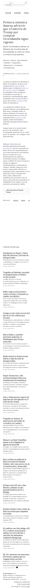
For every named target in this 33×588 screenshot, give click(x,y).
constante (20, 101)
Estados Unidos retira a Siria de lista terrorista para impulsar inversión (16, 511)
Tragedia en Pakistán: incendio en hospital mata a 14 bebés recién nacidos (16, 274)
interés (25, 88)
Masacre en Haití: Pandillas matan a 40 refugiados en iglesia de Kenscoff (14, 442)
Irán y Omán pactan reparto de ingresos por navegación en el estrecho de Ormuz (16, 399)
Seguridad (17, 13)
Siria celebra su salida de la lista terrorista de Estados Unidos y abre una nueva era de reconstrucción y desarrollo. (16, 462)
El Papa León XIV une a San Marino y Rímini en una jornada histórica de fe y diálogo (14, 488)
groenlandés (7, 148)
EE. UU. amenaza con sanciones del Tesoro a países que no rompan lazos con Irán (16, 556)
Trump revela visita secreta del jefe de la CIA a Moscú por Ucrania (16, 315)
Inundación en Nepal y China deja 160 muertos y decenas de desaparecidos (16, 255)
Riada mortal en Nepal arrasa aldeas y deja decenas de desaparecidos (15, 358)
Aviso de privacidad (23, 584)
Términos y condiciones (22, 582)
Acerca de (23, 579)
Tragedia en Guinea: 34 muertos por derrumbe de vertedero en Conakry (14, 420)
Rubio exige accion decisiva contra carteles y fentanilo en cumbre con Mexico (15, 294)
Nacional (8, 13)
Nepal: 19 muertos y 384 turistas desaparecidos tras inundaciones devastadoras (14, 378)
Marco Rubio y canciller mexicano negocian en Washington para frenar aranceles (13, 338)
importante (18, 118)
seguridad (18, 86)
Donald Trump (10, 90)
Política (26, 13)
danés (23, 200)
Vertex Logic (25, 586)
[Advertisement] (16, 223)
